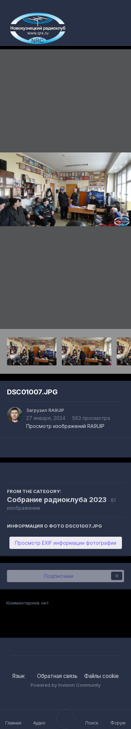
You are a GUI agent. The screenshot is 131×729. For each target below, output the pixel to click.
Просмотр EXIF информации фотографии (65, 543)
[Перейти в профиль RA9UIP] (14, 414)
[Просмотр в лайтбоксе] (65, 189)
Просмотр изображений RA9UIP (65, 426)
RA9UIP (56, 410)
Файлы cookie (101, 676)
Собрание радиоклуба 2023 (57, 499)
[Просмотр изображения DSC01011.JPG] (32, 351)
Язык (19, 676)
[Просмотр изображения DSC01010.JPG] (86, 351)
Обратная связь (57, 676)
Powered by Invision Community (66, 685)
